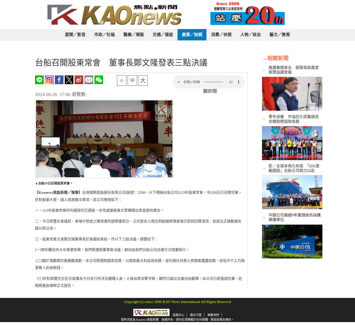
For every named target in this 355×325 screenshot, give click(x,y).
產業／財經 (192, 34)
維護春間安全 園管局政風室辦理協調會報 (294, 70)
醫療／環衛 (133, 34)
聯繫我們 (213, 315)
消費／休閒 (221, 34)
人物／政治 (250, 34)
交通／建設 (163, 34)
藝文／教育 (280, 34)
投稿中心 (178, 315)
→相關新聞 (275, 58)
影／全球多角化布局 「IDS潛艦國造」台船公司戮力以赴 (294, 168)
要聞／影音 (75, 34)
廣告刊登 (196, 315)
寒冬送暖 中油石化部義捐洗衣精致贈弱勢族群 (294, 119)
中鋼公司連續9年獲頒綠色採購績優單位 (295, 217)
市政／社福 (104, 34)
